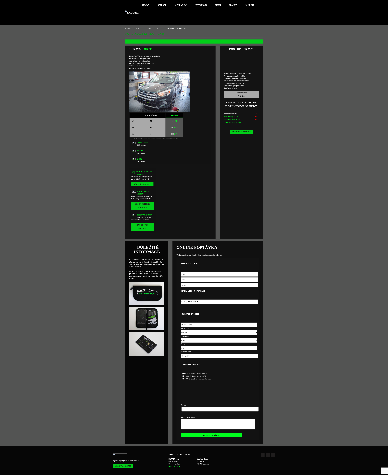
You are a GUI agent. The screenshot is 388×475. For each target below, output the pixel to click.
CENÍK (218, 5)
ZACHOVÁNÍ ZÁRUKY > (143, 227)
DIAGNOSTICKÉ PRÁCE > (142, 206)
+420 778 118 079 (174, 466)
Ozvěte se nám (123, 466)
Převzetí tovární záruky (232, 119)
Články (233, 5)
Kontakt (249, 5)
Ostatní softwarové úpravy (233, 122)
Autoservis (201, 5)
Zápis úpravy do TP (231, 116)
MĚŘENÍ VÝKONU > (142, 184)
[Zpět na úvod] (132, 13)
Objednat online (241, 132)
